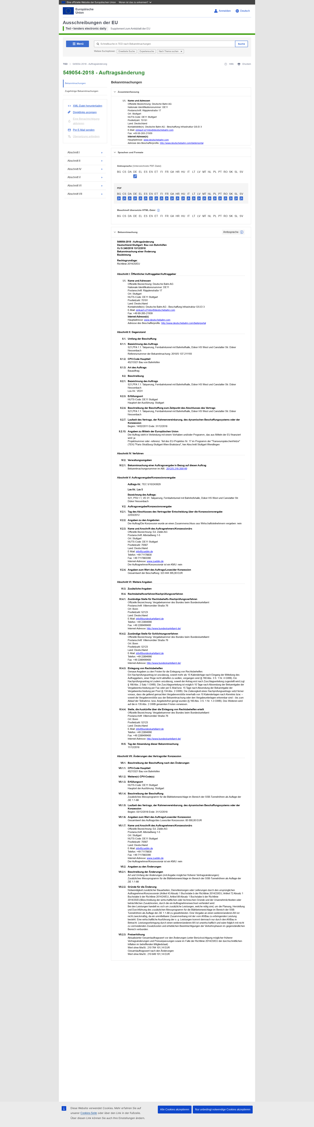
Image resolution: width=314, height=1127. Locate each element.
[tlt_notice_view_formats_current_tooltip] (241, 232)
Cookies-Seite (88, 1113)
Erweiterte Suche (127, 51)
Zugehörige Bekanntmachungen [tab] (81, 91)
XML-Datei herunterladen (87, 105)
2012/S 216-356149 (176, 468)
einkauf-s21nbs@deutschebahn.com (155, 130)
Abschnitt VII (75, 193)
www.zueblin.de (155, 561)
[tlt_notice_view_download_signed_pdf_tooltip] (135, 176)
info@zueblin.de (144, 551)
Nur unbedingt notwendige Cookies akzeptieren (222, 1109)
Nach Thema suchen (169, 51)
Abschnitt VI (74, 185)
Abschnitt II (74, 160)
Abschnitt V (74, 177)
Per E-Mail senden (84, 130)
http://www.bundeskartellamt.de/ (164, 628)
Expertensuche (147, 51)
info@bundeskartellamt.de (150, 618)
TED (65, 64)
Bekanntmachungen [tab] (75, 83)
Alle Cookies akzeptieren (174, 1109)
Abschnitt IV (74, 169)
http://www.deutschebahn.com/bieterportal (181, 143)
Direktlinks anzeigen (85, 112)
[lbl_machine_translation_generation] (158, 210)
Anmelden (225, 10)
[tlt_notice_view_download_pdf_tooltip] (119, 198)
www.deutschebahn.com (156, 139)
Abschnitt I (74, 152)
